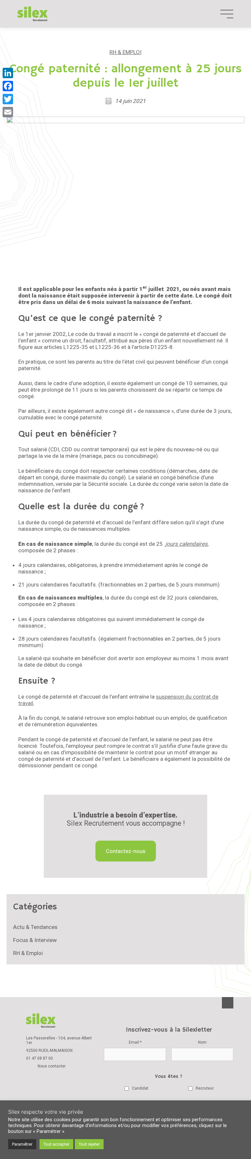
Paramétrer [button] (22, 1144)
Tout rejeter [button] (89, 1144)
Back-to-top (227, 1002)
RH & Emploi (125, 52)
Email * (135, 1042)
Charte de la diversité (52, 1094)
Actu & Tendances (35, 927)
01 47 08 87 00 (39, 1058)
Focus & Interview (35, 940)
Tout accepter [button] (56, 1144)
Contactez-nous (125, 851)
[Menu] (226, 14)
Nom (202, 1042)
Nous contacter (52, 1066)
